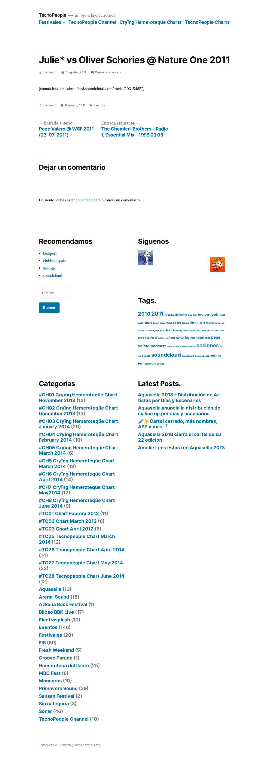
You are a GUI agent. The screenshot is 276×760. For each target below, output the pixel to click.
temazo (160, 364)
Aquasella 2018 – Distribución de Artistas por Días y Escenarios (179, 397)
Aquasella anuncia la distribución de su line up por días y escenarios (179, 410)
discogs (49, 268)
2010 (144, 314)
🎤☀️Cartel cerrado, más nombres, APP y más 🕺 (177, 424)
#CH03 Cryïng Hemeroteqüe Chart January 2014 (78, 424)
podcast (158, 346)
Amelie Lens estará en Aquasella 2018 (181, 447)
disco (162, 323)
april (195, 315)
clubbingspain (54, 260)
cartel (140, 323)
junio (162, 330)
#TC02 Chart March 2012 (68, 521)
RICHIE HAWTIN (180, 346)
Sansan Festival (56, 696)
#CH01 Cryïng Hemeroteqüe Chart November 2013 (78, 397)
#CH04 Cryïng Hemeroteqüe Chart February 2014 (78, 437)
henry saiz (219, 323)
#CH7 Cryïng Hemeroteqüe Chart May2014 (77, 490)
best (222, 315)
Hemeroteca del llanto (64, 665)
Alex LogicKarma (176, 314)
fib (192, 322)
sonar (146, 355)
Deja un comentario (108, 72)
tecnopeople (147, 363)
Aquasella (50, 589)
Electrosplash (54, 620)
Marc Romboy (174, 330)
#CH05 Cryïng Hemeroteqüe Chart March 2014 (78, 450)
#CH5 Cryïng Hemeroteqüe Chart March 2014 (77, 463)
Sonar (45, 711)
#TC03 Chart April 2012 (66, 529)
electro (177, 322)
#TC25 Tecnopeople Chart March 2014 (77, 539)
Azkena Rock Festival (63, 604)
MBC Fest (50, 673)
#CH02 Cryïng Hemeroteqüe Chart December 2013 (78, 410)
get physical (206, 322)
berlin (215, 314)
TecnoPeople (52, 15)
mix (212, 330)
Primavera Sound (58, 688)
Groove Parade (55, 658)
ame (190, 315)
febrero (185, 323)
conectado (84, 200)
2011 (157, 313)
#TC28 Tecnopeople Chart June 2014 (81, 576)
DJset (169, 323)
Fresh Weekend (56, 650)
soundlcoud (188, 356)
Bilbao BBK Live (56, 612)
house (141, 330)
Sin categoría (54, 703)
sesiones (208, 345)
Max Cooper (189, 330)
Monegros (50, 680)
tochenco (49, 72)
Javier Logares (152, 330)
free (197, 323)
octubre (162, 338)
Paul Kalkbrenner (200, 337)
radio (169, 346)
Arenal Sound (54, 597)
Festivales (50, 22)
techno (216, 355)
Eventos (99, 105)
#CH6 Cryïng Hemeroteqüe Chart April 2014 (77, 476)
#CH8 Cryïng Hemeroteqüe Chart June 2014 (77, 503)
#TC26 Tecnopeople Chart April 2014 (81, 549)
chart (148, 322)
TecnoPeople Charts (207, 22)
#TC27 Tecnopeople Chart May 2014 (81, 563)
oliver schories (178, 337)
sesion (192, 346)
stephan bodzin (202, 356)
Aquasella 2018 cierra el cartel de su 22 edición (179, 437)
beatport (50, 253)
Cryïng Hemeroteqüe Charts (150, 22)
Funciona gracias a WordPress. (79, 745)
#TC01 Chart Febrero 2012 (69, 513)
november (151, 337)
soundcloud (52, 275)
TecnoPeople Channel (92, 22)
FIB (42, 642)
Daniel (156, 323)
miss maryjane (203, 330)
